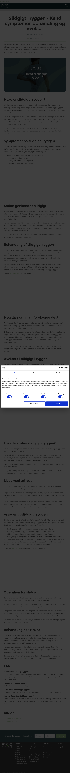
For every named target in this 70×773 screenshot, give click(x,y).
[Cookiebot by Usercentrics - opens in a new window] (60, 368)
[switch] (26, 396)
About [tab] (58, 373)
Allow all (57, 403)
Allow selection (34, 403)
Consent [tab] (12, 373)
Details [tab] (35, 373)
